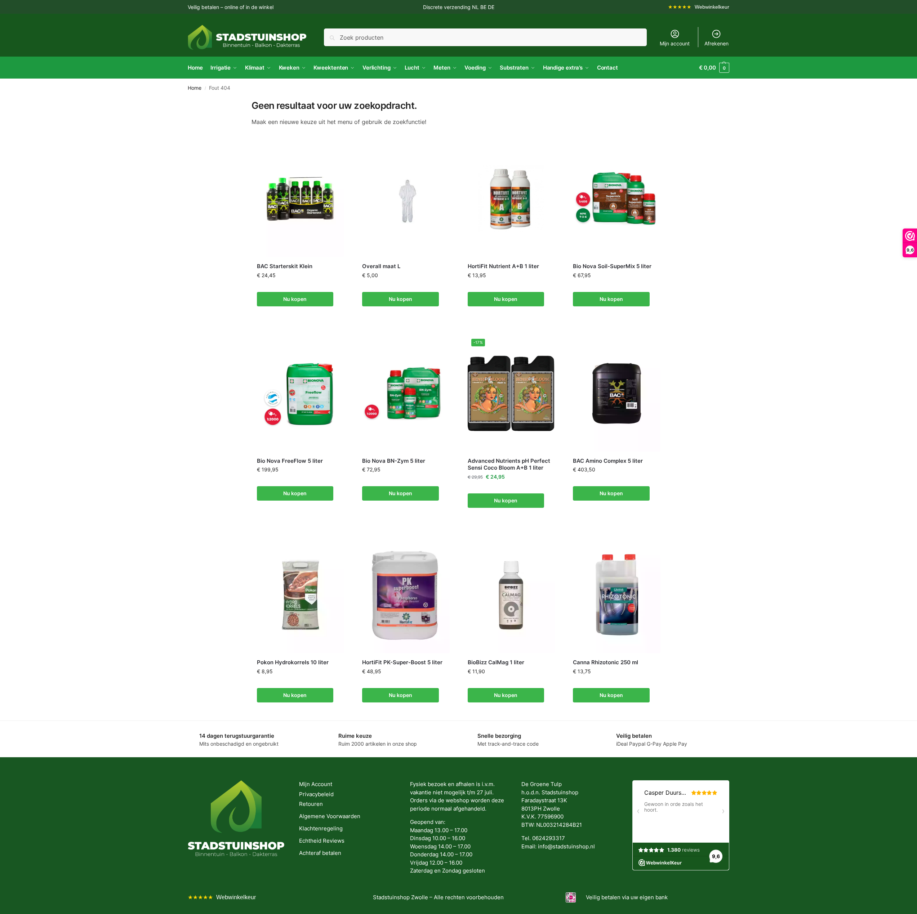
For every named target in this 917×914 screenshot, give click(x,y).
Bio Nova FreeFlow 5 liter (290, 460)
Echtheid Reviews (321, 840)
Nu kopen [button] (295, 299)
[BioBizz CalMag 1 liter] (511, 595)
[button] (714, 68)
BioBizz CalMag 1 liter (496, 662)
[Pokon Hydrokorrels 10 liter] (300, 595)
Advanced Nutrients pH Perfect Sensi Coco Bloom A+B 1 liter (509, 464)
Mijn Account (315, 784)
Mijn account (675, 43)
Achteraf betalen (320, 852)
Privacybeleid (316, 794)
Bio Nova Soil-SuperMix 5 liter (612, 266)
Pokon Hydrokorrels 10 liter (293, 662)
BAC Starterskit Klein (284, 266)
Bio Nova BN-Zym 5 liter (393, 460)
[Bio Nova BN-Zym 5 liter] (406, 393)
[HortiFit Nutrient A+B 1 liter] (511, 199)
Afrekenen (716, 43)
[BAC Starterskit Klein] (300, 199)
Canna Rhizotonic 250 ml (605, 662)
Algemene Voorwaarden (329, 816)
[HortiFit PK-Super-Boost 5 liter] (406, 595)
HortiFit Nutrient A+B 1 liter (503, 266)
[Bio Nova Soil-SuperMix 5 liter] (616, 199)
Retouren (311, 803)
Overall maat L (381, 266)
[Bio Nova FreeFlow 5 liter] (300, 393)
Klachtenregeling (321, 828)
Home (194, 88)
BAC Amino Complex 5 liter (608, 460)
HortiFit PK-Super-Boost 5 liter (402, 662)
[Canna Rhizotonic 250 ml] (616, 595)
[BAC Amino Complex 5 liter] (616, 393)
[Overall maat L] (406, 199)
